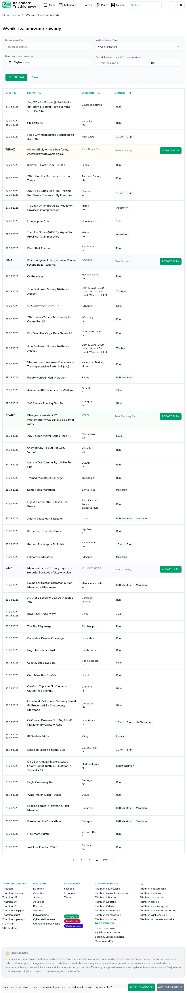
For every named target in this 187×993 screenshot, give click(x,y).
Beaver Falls (89, 544)
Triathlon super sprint (14, 919)
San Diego (88, 248)
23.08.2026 (11, 478)
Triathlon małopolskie (107, 910)
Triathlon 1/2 (9, 897)
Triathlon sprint (11, 915)
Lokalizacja (88, 93)
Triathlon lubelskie (106, 902)
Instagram (70, 893)
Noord (85, 675)
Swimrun (38, 897)
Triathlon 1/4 (9, 902)
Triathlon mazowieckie (108, 915)
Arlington (87, 403)
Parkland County (91, 178)
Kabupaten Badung (93, 364)
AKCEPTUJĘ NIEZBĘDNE (170, 987)
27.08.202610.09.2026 (11, 193)
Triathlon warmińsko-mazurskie (158, 910)
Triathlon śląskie (149, 902)
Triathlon (7, 888)
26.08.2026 (11, 248)
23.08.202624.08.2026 (11, 613)
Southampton (90, 626)
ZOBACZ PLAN (170, 150)
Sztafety (38, 910)
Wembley (87, 449)
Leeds (85, 165)
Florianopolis (89, 221)
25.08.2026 (11, 364)
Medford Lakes (90, 765)
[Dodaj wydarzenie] (172, 5)
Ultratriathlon (10, 928)
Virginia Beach (90, 662)
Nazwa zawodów (14, 40)
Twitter (68, 897)
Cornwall (87, 847)
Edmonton (88, 557)
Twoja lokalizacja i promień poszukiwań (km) (118, 57)
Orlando (86, 390)
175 (105, 860)
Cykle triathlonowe (44, 919)
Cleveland (88, 705)
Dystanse (120, 93)
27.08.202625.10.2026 (11, 122)
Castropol (87, 599)
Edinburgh (88, 306)
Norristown (88, 435)
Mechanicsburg (90, 276)
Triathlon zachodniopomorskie (157, 919)
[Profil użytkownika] (181, 5)
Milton (85, 207)
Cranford (87, 688)
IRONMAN (8, 923)
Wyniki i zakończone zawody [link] (42, 15)
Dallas (85, 794)
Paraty (85, 377)
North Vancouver (92, 333)
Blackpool (87, 821)
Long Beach (89, 722)
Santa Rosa (88, 489)
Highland (87, 531)
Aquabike (38, 902)
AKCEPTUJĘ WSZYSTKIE (141, 987)
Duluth (86, 464)
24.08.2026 (11, 450)
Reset (35, 77)
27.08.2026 (11, 106)
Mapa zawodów (104, 941)
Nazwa (31, 93)
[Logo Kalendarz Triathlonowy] (19, 4)
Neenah (86, 193)
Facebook (69, 888)
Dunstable (88, 638)
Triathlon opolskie (105, 919)
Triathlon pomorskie (151, 897)
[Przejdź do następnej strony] (113, 860)
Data (8, 93)
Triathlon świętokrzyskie (154, 906)
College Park (89, 749)
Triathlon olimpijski (13, 910)
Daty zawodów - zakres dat (19, 56)
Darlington (88, 782)
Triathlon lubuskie (105, 897)
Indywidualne (41, 915)
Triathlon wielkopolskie (153, 915)
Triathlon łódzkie (104, 906)
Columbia (87, 122)
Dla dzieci (38, 906)
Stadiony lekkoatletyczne (109, 937)
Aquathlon (39, 893)
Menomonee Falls (92, 585)
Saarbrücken (89, 650)
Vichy (85, 614)
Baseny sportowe (105, 928)
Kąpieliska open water (108, 932)
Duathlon (38, 888)
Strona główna (11, 15)
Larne (85, 518)
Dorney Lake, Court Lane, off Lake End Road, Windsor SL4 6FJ (95, 291)
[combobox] (139, 46)
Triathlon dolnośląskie (108, 888)
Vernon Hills (89, 833)
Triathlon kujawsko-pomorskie (112, 893)
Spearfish (87, 808)
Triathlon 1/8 (9, 906)
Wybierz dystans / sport (107, 40)
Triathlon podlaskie (151, 893)
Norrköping (88, 137)
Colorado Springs (92, 106)
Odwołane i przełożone (46, 923)
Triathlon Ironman (12, 893)
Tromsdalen (89, 478)
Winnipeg (87, 319)
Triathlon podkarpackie (153, 888)
